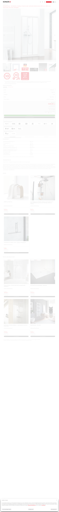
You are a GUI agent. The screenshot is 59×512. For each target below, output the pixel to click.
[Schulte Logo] (7, 2)
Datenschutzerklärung (32, 505)
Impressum (43, 505)
